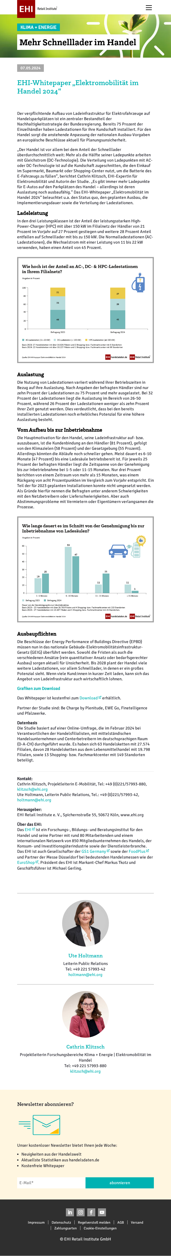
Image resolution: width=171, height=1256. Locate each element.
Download (88, 698)
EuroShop (26, 862)
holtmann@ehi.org (34, 800)
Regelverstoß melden (94, 1222)
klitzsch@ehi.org (32, 789)
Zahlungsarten (65, 1228)
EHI (28, 829)
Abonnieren (120, 1183)
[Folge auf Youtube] (102, 1212)
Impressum (36, 1222)
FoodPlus (137, 851)
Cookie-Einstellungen (100, 1228)
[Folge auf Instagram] (81, 1212)
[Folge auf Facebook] (91, 1212)
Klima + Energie (38, 27)
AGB (120, 1222)
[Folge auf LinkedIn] (70, 1212)
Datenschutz (61, 1222)
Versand (137, 1222)
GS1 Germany (93, 851)
